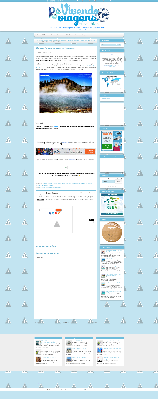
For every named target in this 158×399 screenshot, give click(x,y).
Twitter (94, 192)
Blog (81, 192)
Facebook (85, 192)
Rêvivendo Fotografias (47, 185)
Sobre (52, 1)
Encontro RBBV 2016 (77, 340)
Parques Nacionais (85, 40)
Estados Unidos (52, 40)
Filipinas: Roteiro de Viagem (111, 266)
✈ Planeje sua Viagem (79, 35)
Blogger (94, 389)
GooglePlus (90, 192)
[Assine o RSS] (59, 214)
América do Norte (44, 40)
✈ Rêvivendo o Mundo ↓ (64, 35)
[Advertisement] (65, 307)
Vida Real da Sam (72, 389)
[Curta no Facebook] (50, 214)
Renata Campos (52, 193)
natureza (63, 40)
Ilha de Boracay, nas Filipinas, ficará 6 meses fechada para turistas (113, 275)
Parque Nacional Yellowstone (73, 40)
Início (46, 1)
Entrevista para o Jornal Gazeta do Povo (50, 350)
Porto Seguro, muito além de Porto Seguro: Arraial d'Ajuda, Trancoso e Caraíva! (114, 283)
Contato (60, 1)
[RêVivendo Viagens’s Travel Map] (112, 86)
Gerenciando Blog (81, 389)
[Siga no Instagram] (57, 231)
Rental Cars (72, 159)
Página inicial (66, 322)
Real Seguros (65, 142)
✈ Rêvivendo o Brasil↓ (48, 35)
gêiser (58, 40)
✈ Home (37, 35)
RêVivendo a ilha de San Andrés (112, 258)
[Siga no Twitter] (53, 214)
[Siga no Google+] (56, 214)
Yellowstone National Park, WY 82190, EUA (50, 187)
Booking (56, 126)
